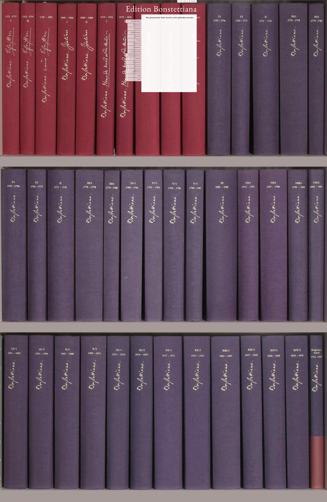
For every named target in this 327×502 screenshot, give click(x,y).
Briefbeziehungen (136, 32)
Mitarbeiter (137, 36)
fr (183, 1)
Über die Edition (136, 21)
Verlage (138, 40)
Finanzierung (137, 43)
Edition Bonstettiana (161, 10)
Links (139, 75)
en (187, 1)
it (179, 1)
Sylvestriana (137, 66)
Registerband (137, 62)
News (139, 79)
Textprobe (138, 28)
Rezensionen (137, 47)
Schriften (138, 58)
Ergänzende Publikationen (137, 71)
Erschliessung (137, 25)
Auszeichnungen (136, 51)
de (193, 1)
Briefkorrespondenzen (134, 55)
